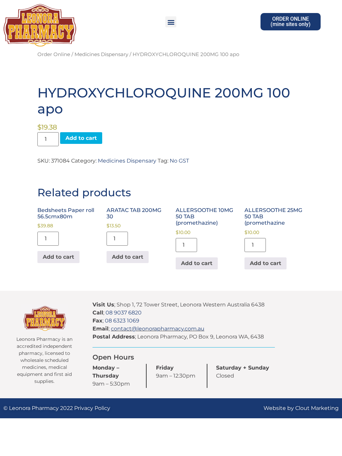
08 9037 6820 (124, 312)
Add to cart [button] (58, 257)
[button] (170, 21)
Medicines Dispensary (101, 54)
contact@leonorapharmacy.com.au (157, 328)
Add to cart (81, 138)
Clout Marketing (317, 408)
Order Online (53, 54)
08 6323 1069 (122, 320)
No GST (179, 161)
